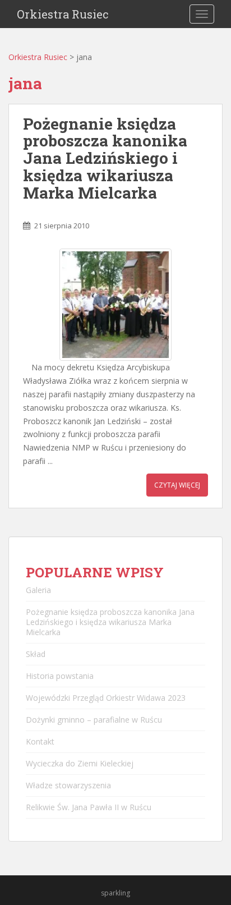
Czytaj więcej (177, 485)
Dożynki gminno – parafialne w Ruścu (94, 719)
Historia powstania (60, 675)
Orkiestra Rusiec (63, 14)
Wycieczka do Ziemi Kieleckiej (79, 763)
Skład (35, 654)
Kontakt (40, 741)
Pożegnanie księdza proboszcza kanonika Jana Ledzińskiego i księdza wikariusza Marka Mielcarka (105, 158)
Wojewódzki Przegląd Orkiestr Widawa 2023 (106, 697)
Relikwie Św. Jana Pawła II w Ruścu (88, 807)
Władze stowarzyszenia (68, 785)
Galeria (38, 590)
